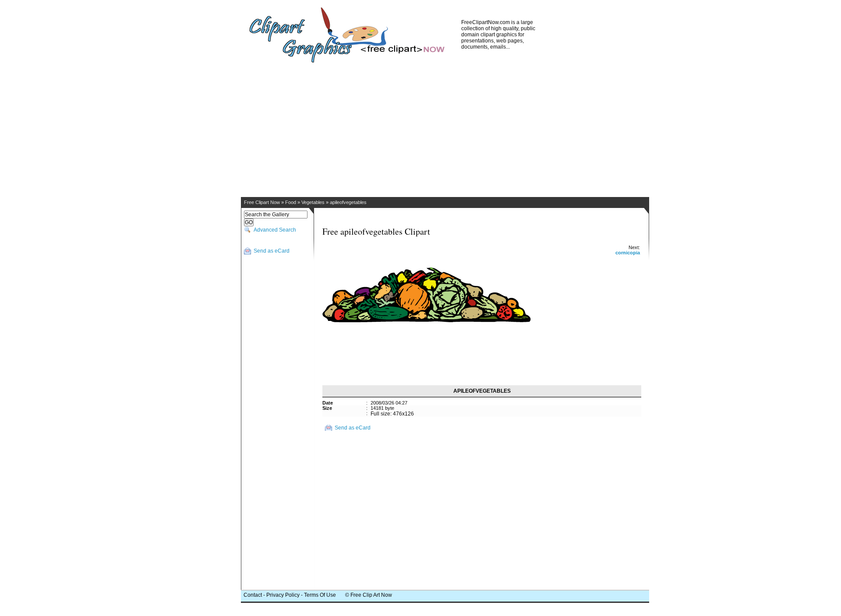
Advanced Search (275, 230)
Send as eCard (272, 251)
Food (290, 202)
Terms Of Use (320, 595)
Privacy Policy (283, 595)
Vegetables (313, 202)
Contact (253, 595)
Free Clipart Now (262, 202)
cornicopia (627, 252)
